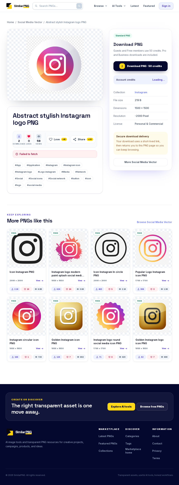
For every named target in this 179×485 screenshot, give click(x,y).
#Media (65, 172)
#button (75, 178)
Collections (106, 450)
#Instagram (52, 165)
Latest (135, 5)
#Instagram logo (23, 172)
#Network (80, 172)
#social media (34, 185)
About (155, 436)
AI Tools (117, 5)
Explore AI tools (121, 406)
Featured (149, 5)
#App (18, 165)
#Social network (56, 178)
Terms (156, 458)
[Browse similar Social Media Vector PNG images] (40, 234)
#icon (88, 178)
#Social (19, 178)
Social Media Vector (30, 22)
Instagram (141, 92)
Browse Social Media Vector (154, 222)
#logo (18, 185)
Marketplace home (133, 451)
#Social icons (35, 178)
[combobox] (57, 5)
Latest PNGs (106, 436)
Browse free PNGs (152, 406)
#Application (33, 165)
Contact (157, 443)
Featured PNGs (108, 443)
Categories (132, 436)
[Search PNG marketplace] (79, 6)
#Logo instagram (47, 172)
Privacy (157, 450)
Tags (128, 443)
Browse (99, 5)
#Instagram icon (71, 165)
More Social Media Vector (140, 162)
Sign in (166, 5)
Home (10, 22)
